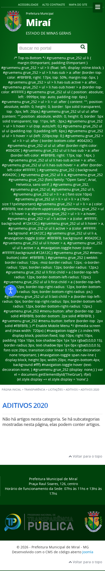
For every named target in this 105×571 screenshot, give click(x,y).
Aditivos (72, 389)
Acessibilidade (28, 4)
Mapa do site (78, 4)
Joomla (87, 552)
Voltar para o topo (87, 456)
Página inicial (11, 389)
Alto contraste (53, 4)
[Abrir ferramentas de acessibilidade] (11, 290)
